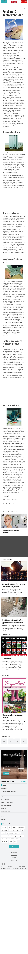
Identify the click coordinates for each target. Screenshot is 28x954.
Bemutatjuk (4, 794)
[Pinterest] (17, 741)
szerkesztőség (10, 833)
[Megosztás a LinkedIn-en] (10, 503)
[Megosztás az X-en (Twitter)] (6, 503)
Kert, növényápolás (6, 805)
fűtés (3, 833)
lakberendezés (21, 827)
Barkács (3, 816)
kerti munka (4, 841)
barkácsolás (12, 830)
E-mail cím (5, 760)
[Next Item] (24, 646)
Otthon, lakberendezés (7, 802)
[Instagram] (24, 741)
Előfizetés (14, 857)
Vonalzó (3, 819)
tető (3, 838)
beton (11, 841)
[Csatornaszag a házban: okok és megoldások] (14, 521)
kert (9, 827)
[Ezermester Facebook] (2, 864)
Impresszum (14, 850)
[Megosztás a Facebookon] (3, 503)
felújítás (14, 827)
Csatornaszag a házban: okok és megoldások (11, 531)
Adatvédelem (14, 855)
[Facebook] (4, 741)
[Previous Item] (3, 646)
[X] (10, 741)
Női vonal (3, 808)
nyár (15, 841)
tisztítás (17, 838)
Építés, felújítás (5, 799)
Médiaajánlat (14, 852)
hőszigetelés (21, 836)
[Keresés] (5, 1)
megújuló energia (10, 838)
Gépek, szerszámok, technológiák (10, 499)
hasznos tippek (5, 836)
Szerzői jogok (14, 860)
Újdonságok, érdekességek (8, 791)
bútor (18, 830)
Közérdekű (4, 788)
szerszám (6, 496)
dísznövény (13, 836)
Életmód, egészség (6, 811)
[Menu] (2, 1)
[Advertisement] (14, 199)
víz (22, 830)
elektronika (17, 833)
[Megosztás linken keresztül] (13, 503)
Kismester (4, 814)
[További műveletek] (24, 8)
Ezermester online (7, 781)
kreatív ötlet (4, 830)
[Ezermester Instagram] (4, 864)
